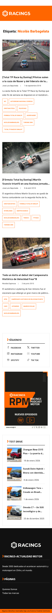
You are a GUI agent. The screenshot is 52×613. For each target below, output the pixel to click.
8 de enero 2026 (31, 480)
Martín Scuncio (22, 211)
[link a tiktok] (48, 3)
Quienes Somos (9, 589)
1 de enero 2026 (31, 499)
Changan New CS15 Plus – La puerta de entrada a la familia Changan (33, 452)
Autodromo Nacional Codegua (21, 101)
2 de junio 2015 (28, 283)
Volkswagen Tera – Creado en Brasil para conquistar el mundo (33, 490)
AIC (5, 101)
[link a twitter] (36, 3)
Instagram (16, 353)
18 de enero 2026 (32, 460)
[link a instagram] (39, 3)
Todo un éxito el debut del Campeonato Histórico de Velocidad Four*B (25, 277)
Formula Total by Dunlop (13, 115)
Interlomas (8, 211)
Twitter (35, 347)
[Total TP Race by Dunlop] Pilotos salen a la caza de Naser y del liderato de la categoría (25, 81)
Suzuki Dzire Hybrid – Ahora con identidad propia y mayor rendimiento (34, 471)
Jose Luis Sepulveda (10, 85)
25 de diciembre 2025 (34, 518)
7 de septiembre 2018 (32, 85)
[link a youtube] (42, 3)
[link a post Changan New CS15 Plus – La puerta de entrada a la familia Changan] (14, 461)
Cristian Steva (9, 108)
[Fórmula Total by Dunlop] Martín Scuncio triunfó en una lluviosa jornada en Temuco (25, 184)
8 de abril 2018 (30, 188)
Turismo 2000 (28, 122)
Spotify (15, 360)
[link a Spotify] (45, 3)
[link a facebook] (33, 3)
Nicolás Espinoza (9, 283)
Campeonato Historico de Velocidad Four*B (27, 299)
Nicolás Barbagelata (11, 122)
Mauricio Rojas (29, 306)
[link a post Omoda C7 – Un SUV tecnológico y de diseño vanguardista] (14, 519)
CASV (5, 306)
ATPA (5, 299)
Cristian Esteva (9, 204)
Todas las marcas (10, 593)
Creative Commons (43, 611)
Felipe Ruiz (22, 108)
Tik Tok (35, 360)
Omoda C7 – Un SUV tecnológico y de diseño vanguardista (33, 509)
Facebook (16, 347)
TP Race (36, 218)
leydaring (15, 306)
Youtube (35, 353)
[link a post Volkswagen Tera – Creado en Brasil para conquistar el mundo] (14, 499)
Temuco (26, 218)
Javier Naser (31, 115)
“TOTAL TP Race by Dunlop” (13, 129)
